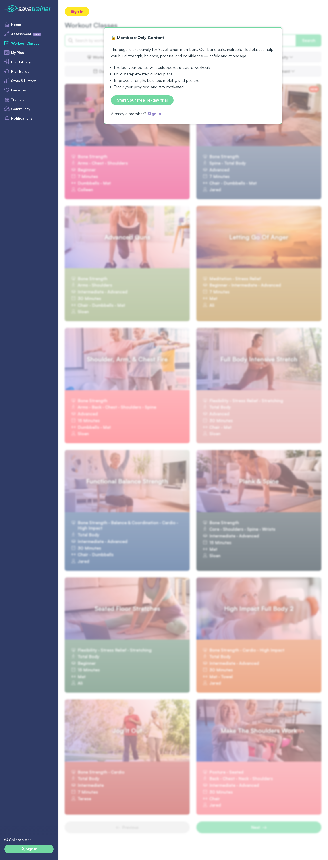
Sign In (77, 11)
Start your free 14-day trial (142, 100)
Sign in (154, 113)
